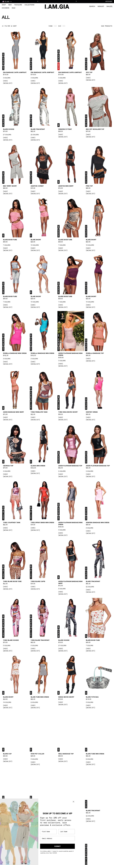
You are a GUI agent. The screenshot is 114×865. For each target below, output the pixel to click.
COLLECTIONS (29, 5)
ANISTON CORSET (37, 186)
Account (108, 1)
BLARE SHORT (36, 239)
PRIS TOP (89, 186)
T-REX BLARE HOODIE (11, 640)
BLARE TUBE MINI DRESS (40, 697)
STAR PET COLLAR (37, 754)
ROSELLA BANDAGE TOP (95, 353)
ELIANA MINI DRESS (38, 466)
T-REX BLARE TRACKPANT (40, 640)
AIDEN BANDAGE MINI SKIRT (13, 412)
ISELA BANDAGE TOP (66, 754)
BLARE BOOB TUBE (10, 239)
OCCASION (5, 8)
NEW (10, 5)
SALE (13, 8)
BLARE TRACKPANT (38, 129)
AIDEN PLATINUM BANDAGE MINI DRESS (70, 354)
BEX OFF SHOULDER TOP (95, 129)
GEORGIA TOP (8, 466)
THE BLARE (18, 5)
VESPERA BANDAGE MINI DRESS (97, 522)
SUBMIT (57, 846)
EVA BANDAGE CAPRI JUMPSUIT (14, 72)
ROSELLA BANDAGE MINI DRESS (14, 353)
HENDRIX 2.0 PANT (65, 129)
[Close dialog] (73, 801)
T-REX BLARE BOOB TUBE (12, 581)
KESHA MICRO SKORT (66, 697)
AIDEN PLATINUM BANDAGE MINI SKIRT (70, 582)
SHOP (4, 5)
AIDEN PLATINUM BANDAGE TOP (70, 466)
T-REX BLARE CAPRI (38, 581)
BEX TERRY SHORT (10, 186)
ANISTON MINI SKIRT (65, 186)
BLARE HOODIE (8, 129)
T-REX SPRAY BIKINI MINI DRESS (42, 522)
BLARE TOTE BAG (92, 697)
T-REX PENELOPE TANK (39, 412)
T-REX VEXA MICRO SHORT (68, 412)
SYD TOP (89, 72)
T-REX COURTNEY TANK (11, 522)
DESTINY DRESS (92, 412)
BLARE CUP (7, 754)
